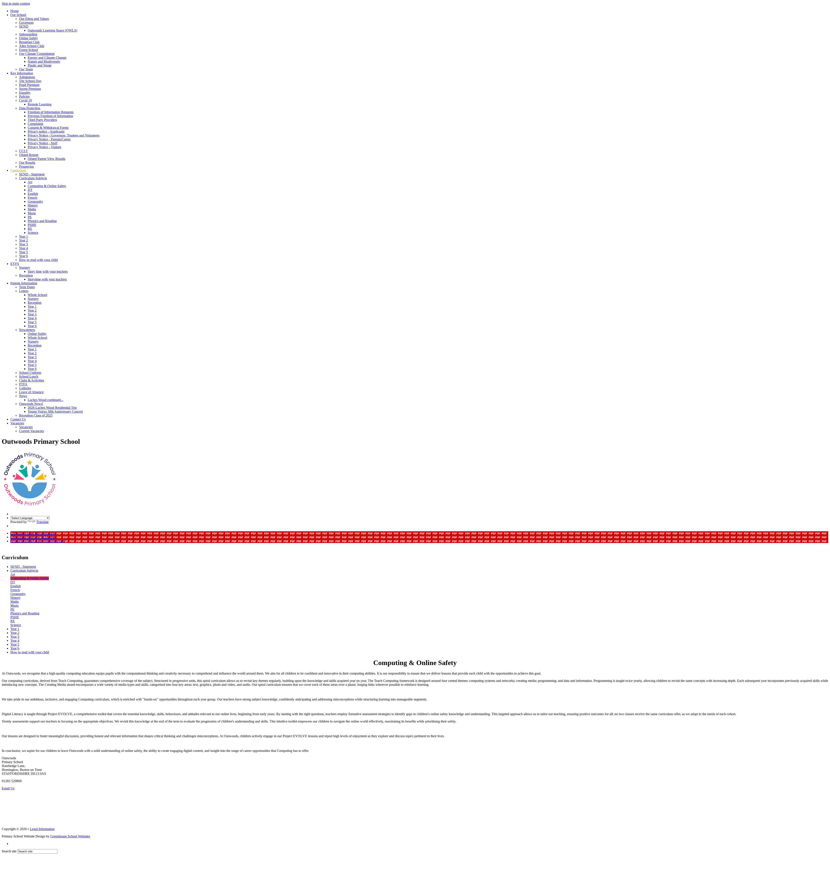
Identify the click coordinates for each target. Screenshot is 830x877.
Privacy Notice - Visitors (44, 147)
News (23, 396)
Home (14, 11)
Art (30, 182)
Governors (26, 22)
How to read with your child (38, 260)
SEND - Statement (32, 174)
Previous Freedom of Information (50, 116)
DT (30, 190)
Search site (9, 851)
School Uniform (30, 372)
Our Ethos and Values (34, 19)
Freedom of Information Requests (50, 112)
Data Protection (29, 108)
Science (33, 232)
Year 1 (23, 236)
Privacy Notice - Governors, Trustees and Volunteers (63, 135)
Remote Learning (39, 104)
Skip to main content (16, 3)
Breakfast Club (29, 42)
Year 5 (23, 252)
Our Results (27, 162)
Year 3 (23, 244)
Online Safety (28, 38)
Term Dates (27, 287)
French (32, 197)
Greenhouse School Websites (70, 836)
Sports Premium (30, 89)
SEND (23, 26)
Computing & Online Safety (47, 186)
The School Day (30, 81)
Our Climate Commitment (36, 54)
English (33, 194)
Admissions (27, 77)
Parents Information (23, 283)
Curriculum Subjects (33, 178)
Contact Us (18, 419)
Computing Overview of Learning (33, 537)
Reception (26, 275)
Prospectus (26, 166)
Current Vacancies (31, 431)
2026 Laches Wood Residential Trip (52, 407)
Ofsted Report (28, 155)
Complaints (35, 124)
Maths (32, 209)
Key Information (21, 73)
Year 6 (23, 256)
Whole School (37, 295)
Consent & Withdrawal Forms (48, 127)
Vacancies (17, 423)
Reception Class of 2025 (36, 415)
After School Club (31, 46)
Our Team (26, 69)
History (33, 205)
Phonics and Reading (42, 221)
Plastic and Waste (39, 65)
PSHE (32, 225)
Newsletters (27, 330)
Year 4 (23, 248)
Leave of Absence (31, 392)
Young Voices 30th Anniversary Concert (55, 411)
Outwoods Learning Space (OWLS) (52, 30)
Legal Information (42, 829)
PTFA (23, 384)
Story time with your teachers (48, 271)
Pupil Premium (29, 85)
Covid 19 (25, 100)
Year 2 (23, 240)
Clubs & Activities (31, 380)
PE (30, 217)
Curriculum (18, 170)
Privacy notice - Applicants (46, 131)
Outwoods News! (31, 404)
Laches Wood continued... (45, 400)
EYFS (14, 264)
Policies (24, 96)
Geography (35, 201)
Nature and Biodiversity (44, 61)
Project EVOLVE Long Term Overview (37, 541)
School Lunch (28, 376)
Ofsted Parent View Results (46, 159)
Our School (18, 15)
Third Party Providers (42, 120)
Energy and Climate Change (47, 57)
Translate (42, 522)
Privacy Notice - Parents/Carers (49, 139)
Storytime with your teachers (47, 279)
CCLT (23, 151)
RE (30, 229)
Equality (24, 92)
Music (32, 213)
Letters (23, 291)
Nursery (24, 267)
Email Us (8, 788)
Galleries (25, 388)
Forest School (28, 50)
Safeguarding (28, 34)
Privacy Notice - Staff (42, 143)
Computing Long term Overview (32, 533)
